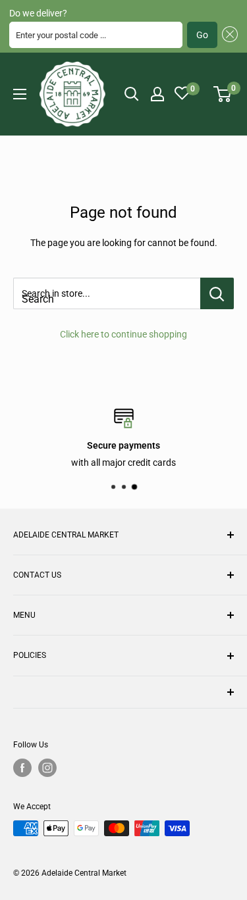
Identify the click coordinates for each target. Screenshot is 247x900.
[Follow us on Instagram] (47, 768)
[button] (227, 35)
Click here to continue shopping (123, 334)
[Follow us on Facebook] (22, 768)
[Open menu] (19, 94)
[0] (223, 94)
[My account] (157, 94)
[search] (106, 293)
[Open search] (131, 94)
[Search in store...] (217, 293)
